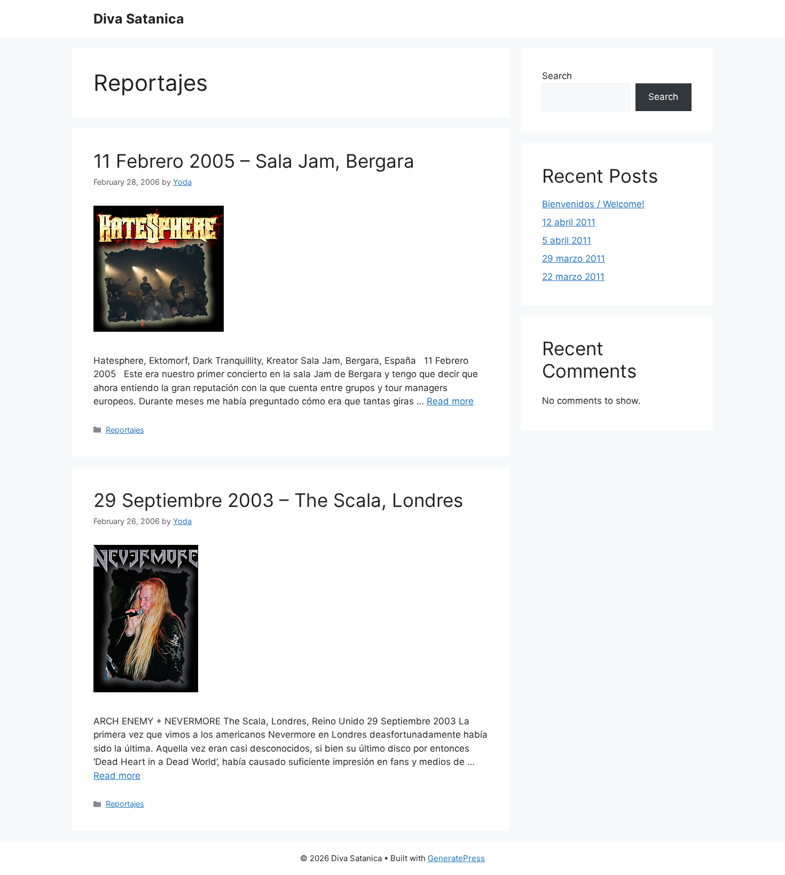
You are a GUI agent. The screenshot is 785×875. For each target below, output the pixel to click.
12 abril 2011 (568, 222)
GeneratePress (456, 858)
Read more (450, 401)
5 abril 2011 (566, 240)
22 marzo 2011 (573, 276)
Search (557, 76)
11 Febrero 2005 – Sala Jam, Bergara (253, 161)
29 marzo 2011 (573, 258)
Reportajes (125, 429)
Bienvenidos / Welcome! (593, 204)
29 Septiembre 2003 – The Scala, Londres (278, 500)
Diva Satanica (138, 19)
